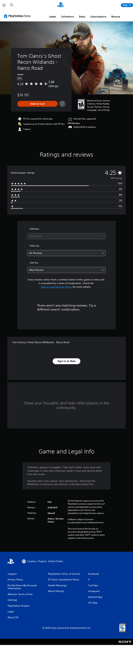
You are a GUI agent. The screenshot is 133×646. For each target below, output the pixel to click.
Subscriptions (98, 16)
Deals (82, 16)
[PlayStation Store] (18, 16)
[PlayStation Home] (60, 5)
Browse (115, 16)
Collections (67, 16)
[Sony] (125, 644)
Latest (52, 16)
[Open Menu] (4, 5)
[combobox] (66, 236)
